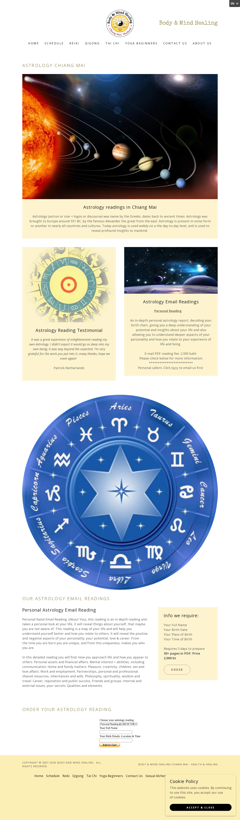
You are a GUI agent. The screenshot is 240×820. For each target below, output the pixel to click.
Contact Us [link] (175, 43)
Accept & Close (201, 807)
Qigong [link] (92, 43)
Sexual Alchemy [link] (157, 776)
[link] (120, 23)
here (174, 368)
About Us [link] (202, 43)
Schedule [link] (54, 43)
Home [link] (33, 43)
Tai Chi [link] (112, 43)
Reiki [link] (74, 43)
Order (177, 670)
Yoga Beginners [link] (141, 43)
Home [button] (38, 776)
